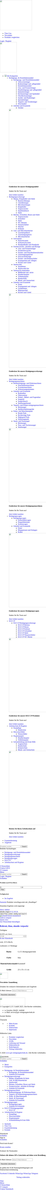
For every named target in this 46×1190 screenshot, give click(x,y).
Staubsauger (22, 427)
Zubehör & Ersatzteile (16, 1074)
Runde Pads (22, 413)
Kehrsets (21, 229)
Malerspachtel (23, 290)
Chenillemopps (23, 203)
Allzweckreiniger (24, 82)
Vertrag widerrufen (15, 1049)
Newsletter (13, 1039)
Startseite (3, 902)
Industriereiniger (23, 92)
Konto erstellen (5, 1147)
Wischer (21, 227)
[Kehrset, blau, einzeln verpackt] (10, 916)
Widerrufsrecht (14, 1045)
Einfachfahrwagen (24, 520)
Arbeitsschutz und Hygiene (14, 862)
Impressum (13, 1030)
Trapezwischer (23, 209)
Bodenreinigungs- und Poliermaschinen (27, 383)
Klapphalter (22, 207)
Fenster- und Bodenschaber (27, 258)
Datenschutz (13, 1028)
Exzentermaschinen (25, 387)
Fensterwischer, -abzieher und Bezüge (26, 247)
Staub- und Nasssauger (21, 421)
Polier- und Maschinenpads (23, 411)
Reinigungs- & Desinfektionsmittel (21, 78)
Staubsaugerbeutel (24, 403)
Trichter (20, 108)
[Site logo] (16, 30)
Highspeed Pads (23, 417)
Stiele (20, 213)
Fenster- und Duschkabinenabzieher (30, 253)
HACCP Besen (23, 627)
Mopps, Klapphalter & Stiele (19, 1078)
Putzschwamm (23, 241)
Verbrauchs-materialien (21, 270)
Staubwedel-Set (23, 268)
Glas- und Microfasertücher (23, 231)
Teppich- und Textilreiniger (27, 102)
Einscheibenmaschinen (26, 385)
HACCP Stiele (23, 633)
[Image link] (12, 1005)
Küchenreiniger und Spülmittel (29, 94)
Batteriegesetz (14, 1047)
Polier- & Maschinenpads (18, 1096)
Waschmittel (22, 104)
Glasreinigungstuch (24, 235)
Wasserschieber (23, 225)
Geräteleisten (22, 288)
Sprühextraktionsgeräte (26, 409)
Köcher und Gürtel (24, 262)
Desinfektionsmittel (24, 86)
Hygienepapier (18, 736)
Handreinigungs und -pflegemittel (30, 90)
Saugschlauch (23, 401)
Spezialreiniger (23, 100)
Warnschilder (22, 734)
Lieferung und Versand (17, 1043)
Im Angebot (8, 898)
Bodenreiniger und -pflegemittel (29, 84)
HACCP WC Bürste (25, 637)
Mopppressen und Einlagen (27, 530)
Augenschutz (22, 744)
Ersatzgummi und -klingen (27, 260)
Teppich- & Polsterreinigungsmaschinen (23, 1094)
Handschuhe (22, 278)
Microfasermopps (24, 205)
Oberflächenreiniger (25, 96)
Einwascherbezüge (24, 256)
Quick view (4, 920)
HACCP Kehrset (24, 629)
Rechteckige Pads (24, 415)
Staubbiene (22, 266)
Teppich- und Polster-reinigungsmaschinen (28, 405)
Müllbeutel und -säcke (25, 272)
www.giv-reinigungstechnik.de (17, 1053)
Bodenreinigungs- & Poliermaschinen (22, 1092)
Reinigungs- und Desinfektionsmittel (26, 80)
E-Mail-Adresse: (6, 990)
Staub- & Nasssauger (16, 1098)
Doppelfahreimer (24, 522)
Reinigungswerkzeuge (17, 197)
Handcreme (22, 730)
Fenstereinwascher (24, 251)
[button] (6, 938)
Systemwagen (23, 524)
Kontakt (12, 1026)
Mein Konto (13, 1024)
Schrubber (21, 219)
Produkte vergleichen (16, 1037)
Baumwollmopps (24, 201)
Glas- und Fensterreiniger (27, 88)
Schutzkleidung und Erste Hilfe (24, 742)
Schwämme (17, 239)
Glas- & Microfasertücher (18, 1080)
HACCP (12, 621)
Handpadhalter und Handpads (28, 245)
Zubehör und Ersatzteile (21, 106)
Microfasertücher (24, 237)
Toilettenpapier (23, 276)
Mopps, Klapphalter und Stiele (24, 199)
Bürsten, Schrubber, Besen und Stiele (26, 215)
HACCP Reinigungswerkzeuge (24, 623)
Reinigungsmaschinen (16, 381)
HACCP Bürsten (24, 625)
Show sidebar (5, 910)
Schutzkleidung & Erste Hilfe (19, 1120)
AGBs (11, 1041)
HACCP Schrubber (25, 631)
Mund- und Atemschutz (26, 280)
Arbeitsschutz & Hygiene (18, 726)
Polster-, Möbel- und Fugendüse (29, 397)
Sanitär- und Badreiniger (26, 98)
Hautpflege (17, 728)
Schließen (3, 878)
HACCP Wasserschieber (26, 635)
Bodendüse (22, 393)
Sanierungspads (23, 419)
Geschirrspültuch (24, 233)
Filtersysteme (22, 395)
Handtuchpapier (23, 274)
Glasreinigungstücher (25, 254)
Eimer (20, 284)
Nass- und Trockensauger (27, 425)
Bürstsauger (22, 407)
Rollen (20, 532)
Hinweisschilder (19, 732)
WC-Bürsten (22, 223)
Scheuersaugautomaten (26, 389)
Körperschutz (22, 748)
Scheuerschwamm (24, 243)
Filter (2, 889)
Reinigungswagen (15, 516)
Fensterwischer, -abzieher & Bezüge (21, 1086)
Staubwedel (17, 264)
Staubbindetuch (23, 211)
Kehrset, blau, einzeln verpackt (14, 926)
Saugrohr (21, 399)
